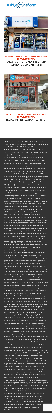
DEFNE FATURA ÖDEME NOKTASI (34, 56)
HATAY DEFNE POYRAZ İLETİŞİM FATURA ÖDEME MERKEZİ (26, 63)
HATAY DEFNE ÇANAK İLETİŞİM (26, 119)
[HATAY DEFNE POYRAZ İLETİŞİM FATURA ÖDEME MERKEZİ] (26, 34)
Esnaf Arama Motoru (26, 59)
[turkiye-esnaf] (21, 5)
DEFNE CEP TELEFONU (13, 56)
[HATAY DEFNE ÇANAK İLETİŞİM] (26, 92)
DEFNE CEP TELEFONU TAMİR (35, 114)
